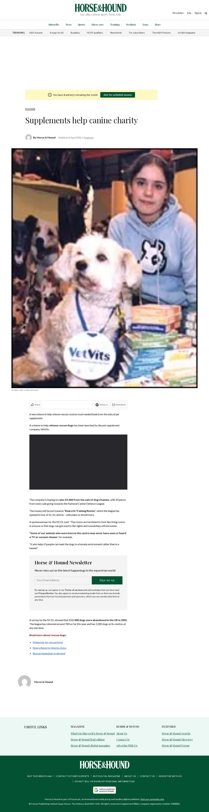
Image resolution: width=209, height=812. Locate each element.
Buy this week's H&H (39, 776)
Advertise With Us (126, 745)
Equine (30, 109)
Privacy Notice (46, 593)
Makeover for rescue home (48, 642)
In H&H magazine (186, 32)
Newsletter (116, 32)
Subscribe (53, 24)
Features (89, 137)
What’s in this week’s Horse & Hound (93, 733)
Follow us (103, 404)
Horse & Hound (46, 137)
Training (115, 24)
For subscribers (137, 32)
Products (131, 24)
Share (37, 404)
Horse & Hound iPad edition (87, 739)
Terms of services (74, 590)
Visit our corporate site (152, 799)
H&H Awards (36, 32)
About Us (121, 733)
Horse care (98, 24)
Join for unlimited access (118, 95)
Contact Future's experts (72, 776)
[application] (78, 462)
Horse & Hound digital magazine (90, 745)
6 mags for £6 (57, 32)
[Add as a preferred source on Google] (104, 790)
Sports (81, 24)
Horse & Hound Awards (176, 733)
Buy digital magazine (106, 776)
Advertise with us (170, 776)
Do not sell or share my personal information (104, 781)
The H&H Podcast (161, 32)
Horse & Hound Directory (177, 739)
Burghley (75, 32)
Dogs (145, 24)
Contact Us (122, 739)
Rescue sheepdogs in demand (49, 653)
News (69, 24)
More (158, 24)
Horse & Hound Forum (175, 745)
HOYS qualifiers (95, 32)
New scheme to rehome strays (49, 647)
